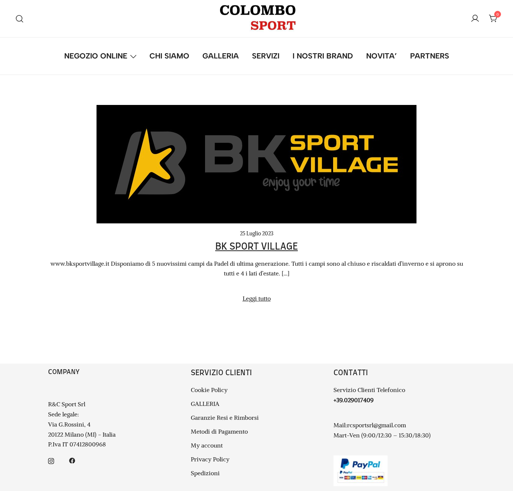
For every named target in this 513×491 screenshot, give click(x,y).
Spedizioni (205, 473)
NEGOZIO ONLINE (95, 55)
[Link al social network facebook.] (72, 460)
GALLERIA (220, 55)
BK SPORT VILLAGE (256, 246)
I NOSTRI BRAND (323, 55)
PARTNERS (429, 55)
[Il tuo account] (475, 19)
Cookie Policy (209, 390)
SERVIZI (265, 55)
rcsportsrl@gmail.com (376, 425)
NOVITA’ (381, 55)
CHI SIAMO (169, 55)
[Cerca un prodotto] (19, 18)
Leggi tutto (257, 298)
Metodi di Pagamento (219, 431)
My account (207, 445)
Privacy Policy (210, 459)
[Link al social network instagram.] (51, 460)
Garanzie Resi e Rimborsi (225, 417)
